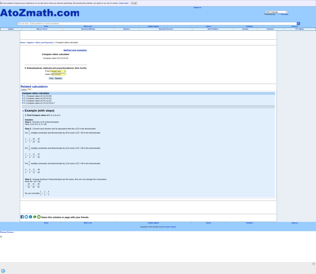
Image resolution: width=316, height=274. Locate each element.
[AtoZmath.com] (39, 19)
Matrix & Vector (42, 29)
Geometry (270, 29)
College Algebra (153, 26)
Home (46, 26)
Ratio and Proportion (44, 43)
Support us (197, 7)
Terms (167, 227)
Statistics (126, 29)
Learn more (123, 3)
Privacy (173, 227)
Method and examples (75, 50)
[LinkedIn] (30, 217)
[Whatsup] (35, 217)
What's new (88, 26)
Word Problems (213, 29)
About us (294, 26)
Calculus (245, 29)
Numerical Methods (88, 29)
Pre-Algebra (300, 29)
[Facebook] (22, 217)
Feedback (249, 26)
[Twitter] (26, 217)
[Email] (39, 217)
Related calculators (34, 86)
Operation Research (166, 29)
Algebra (11, 29)
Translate (284, 14)
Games (208, 26)
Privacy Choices (7, 232)
